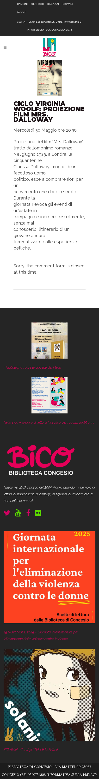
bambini (22, 4)
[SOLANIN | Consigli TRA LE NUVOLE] (49, 696)
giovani (67, 4)
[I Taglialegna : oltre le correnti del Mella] (49, 341)
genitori (37, 4)
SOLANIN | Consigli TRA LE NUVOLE (31, 750)
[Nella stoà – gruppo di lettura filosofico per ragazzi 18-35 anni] (49, 396)
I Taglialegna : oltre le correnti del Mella (32, 367)
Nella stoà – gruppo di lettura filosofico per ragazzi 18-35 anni (49, 422)
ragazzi (53, 4)
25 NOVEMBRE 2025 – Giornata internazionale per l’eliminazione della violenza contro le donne (41, 635)
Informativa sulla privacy (72, 775)
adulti (21, 12)
